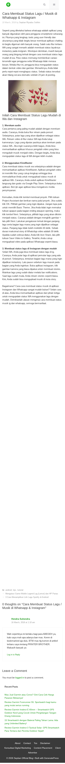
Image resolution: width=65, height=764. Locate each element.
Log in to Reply (13, 654)
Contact (27, 743)
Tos (35, 743)
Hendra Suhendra (20, 619)
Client (58, 748)
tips (14, 590)
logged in (19, 677)
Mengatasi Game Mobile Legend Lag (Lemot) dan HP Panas (31, 593)
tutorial (20, 590)
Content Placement (43, 748)
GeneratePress (51, 758)
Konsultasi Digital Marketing (17, 748)
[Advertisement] (32, 444)
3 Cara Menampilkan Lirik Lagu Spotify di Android (27, 597)
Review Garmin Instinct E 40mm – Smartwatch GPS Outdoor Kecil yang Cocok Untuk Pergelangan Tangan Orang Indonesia (30, 712)
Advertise (32, 752)
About (17, 743)
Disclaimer (45, 743)
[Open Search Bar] (44, 4)
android (8, 590)
